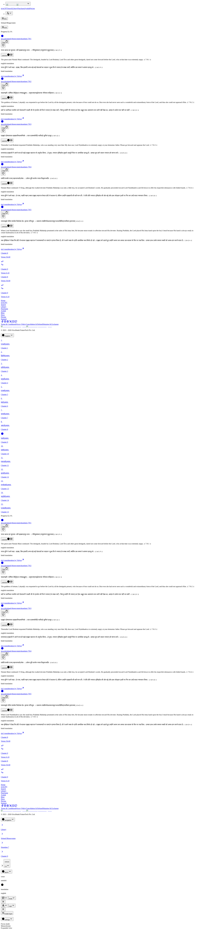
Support (4, 319)
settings (7, 920)
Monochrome (6, 926)
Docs (3, 315)
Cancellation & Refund (34, 324)
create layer (8, 914)
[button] (98, 45)
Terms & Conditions (8, 324)
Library (15, 8)
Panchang (21, 8)
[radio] (2, 885)
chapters (7, 336)
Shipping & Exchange (51, 324)
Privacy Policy (21, 324)
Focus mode (5, 924)
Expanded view (6, 928)
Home (3, 301)
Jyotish (27, 8)
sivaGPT (4, 8)
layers (7, 872)
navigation (8, 820)
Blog (2, 313)
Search (9, 8)
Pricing (32, 8)
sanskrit (4, 55)
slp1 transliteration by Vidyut (11, 76)
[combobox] (7, 863)
